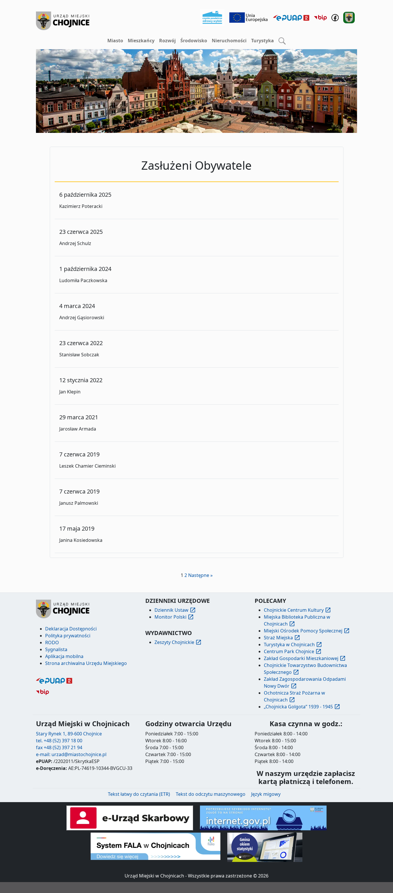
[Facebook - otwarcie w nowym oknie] (335, 17)
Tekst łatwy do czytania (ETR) (139, 794)
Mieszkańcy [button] (141, 40)
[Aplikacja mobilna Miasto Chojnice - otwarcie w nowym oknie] (349, 17)
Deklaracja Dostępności (71, 629)
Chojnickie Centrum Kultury (294, 610)
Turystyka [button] (262, 40)
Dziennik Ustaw (171, 610)
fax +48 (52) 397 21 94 (59, 747)
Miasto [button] (115, 40)
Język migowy (266, 794)
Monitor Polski (170, 617)
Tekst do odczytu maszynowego (210, 794)
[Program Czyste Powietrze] (212, 17)
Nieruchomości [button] (229, 40)
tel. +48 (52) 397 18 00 (59, 740)
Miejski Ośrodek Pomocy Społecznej (303, 631)
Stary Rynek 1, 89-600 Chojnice (69, 734)
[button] (282, 41)
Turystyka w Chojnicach (289, 644)
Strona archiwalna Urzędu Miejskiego (86, 663)
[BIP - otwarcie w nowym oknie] (320, 17)
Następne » (200, 575)
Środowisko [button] (193, 40)
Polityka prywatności (67, 635)
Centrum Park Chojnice (289, 651)
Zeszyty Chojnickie (174, 642)
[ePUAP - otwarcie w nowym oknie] (291, 17)
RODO (52, 642)
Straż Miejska (278, 637)
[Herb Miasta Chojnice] (63, 21)
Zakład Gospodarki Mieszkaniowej (301, 658)
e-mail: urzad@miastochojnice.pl (71, 754)
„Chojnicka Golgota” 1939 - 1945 (298, 706)
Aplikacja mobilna (64, 656)
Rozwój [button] (167, 40)
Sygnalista (56, 649)
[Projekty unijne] (248, 17)
